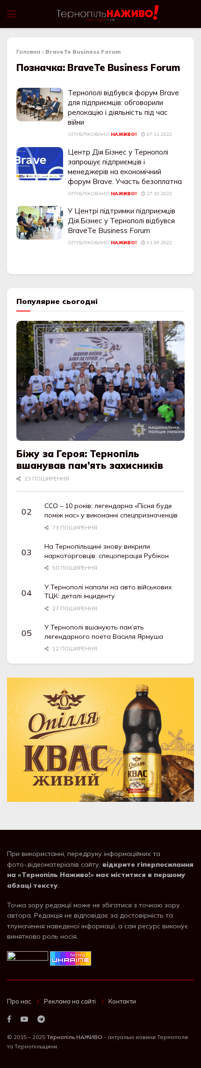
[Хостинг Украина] (70, 958)
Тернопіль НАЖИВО (74, 1036)
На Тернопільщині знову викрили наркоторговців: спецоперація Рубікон (106, 551)
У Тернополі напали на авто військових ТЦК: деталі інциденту (108, 592)
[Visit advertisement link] (100, 740)
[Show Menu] (11, 14)
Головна (28, 51)
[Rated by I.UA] (27, 958)
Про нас (19, 1001)
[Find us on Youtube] (24, 1019)
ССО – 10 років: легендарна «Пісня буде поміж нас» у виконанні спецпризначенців (111, 510)
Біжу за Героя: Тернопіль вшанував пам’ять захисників (89, 459)
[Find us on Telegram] (41, 1019)
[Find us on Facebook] (9, 1019)
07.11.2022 (158, 134)
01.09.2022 (158, 243)
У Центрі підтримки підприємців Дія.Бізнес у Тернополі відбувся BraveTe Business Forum (121, 220)
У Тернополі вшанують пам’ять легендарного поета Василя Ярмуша (103, 632)
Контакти (122, 1001)
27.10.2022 (158, 194)
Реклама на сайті (70, 1001)
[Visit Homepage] (108, 14)
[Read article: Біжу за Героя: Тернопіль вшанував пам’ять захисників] (100, 381)
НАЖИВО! (123, 134)
